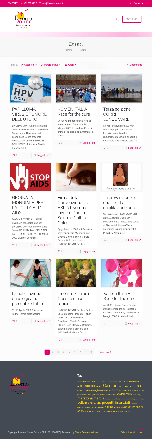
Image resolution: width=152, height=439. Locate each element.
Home (69, 50)
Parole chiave (51, 64)
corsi (79, 391)
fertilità (141, 391)
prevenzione (93, 402)
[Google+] (134, 3)
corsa (136, 385)
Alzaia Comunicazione (86, 432)
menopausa (109, 399)
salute (109, 407)
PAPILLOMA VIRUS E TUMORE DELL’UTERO (29, 114)
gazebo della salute (84, 395)
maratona (85, 398)
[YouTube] (142, 3)
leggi (139, 395)
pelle (81, 403)
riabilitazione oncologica (95, 407)
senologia (118, 407)
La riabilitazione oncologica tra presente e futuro (29, 298)
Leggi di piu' (43, 155)
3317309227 (30, 3)
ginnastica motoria (98, 395)
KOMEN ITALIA (125, 394)
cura (82, 391)
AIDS (79, 382)
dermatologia (92, 390)
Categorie (29, 64)
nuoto (116, 399)
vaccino (127, 411)
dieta (115, 390)
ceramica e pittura (124, 386)
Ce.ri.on (110, 385)
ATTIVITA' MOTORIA (129, 381)
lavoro (135, 395)
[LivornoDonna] (23, 19)
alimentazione (88, 381)
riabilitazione (82, 407)
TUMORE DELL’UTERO (92, 411)
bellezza (99, 386)
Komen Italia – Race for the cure (119, 296)
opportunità (128, 399)
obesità (120, 399)
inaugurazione (111, 395)
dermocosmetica (105, 391)
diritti (120, 391)
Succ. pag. (104, 352)
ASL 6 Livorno (101, 382)
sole (127, 407)
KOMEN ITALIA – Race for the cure (74, 111)
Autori (71, 64)
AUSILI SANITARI (86, 386)
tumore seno (106, 411)
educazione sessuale (130, 391)
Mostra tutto (135, 64)
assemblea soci (112, 382)
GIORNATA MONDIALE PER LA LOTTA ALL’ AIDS (27, 205)
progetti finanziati (116, 403)
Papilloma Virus (138, 399)
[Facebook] (130, 3)
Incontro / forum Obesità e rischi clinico (73, 298)
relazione (133, 403)
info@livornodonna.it (52, 3)
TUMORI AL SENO (117, 411)
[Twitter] (138, 3)
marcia (98, 398)
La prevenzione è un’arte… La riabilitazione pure (119, 202)
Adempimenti (128, 432)
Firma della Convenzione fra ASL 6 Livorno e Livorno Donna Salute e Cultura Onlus (73, 210)
